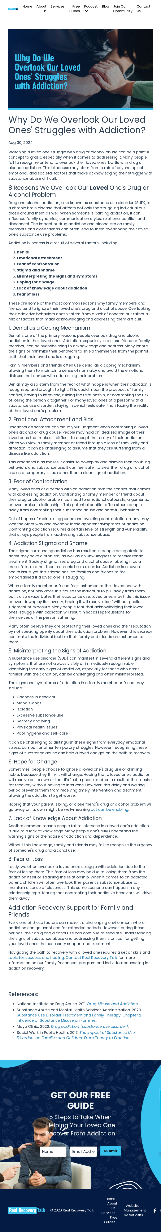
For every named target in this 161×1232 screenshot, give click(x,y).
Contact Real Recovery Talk (91, 957)
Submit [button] (111, 1150)
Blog (105, 6)
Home (27, 6)
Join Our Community (122, 8)
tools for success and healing (36, 957)
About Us (41, 8)
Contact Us (144, 8)
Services (58, 6)
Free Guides (74, 8)
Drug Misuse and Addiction (112, 1003)
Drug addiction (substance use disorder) (89, 1026)
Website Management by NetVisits (135, 1210)
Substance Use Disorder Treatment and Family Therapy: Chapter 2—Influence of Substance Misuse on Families (80, 1017)
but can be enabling (109, 809)
